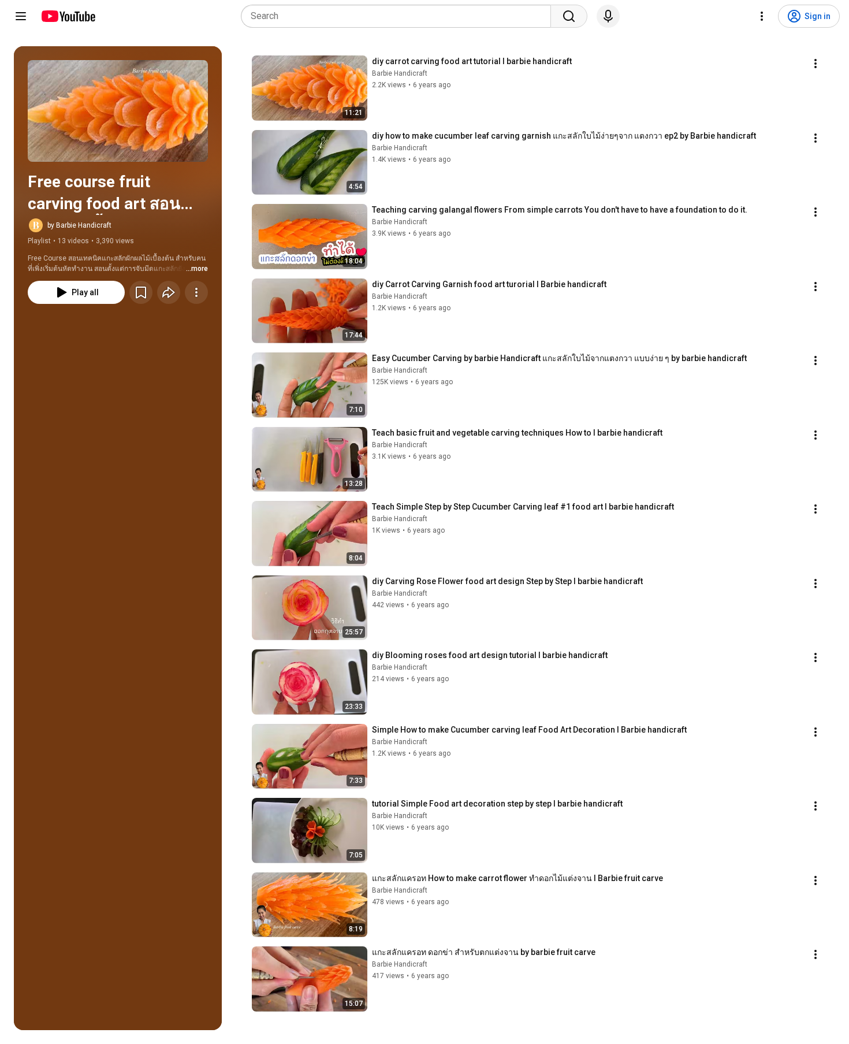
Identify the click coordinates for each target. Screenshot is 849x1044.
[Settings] (762, 16)
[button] (118, 111)
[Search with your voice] (608, 16)
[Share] (168, 292)
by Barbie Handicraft (79, 225)
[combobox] (399, 16)
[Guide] (21, 16)
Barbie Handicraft (399, 73)
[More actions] (196, 292)
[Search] (568, 16)
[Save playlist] (140, 292)
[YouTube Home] (67, 16)
